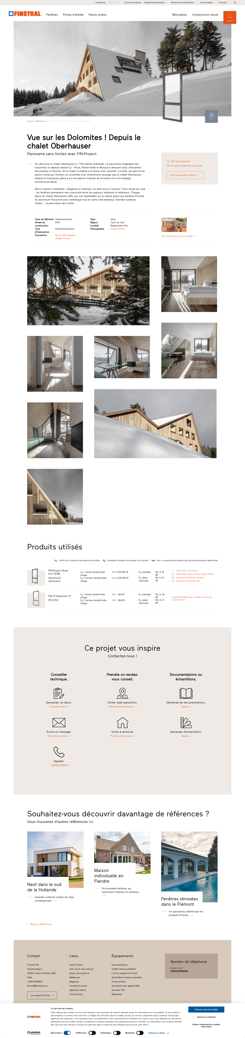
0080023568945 (179, 971)
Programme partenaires (154, 2)
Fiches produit (118, 981)
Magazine (74, 981)
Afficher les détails (156, 1033)
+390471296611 (34, 981)
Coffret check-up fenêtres (124, 969)
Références (113, 2)
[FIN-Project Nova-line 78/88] (175, 96)
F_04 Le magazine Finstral (124, 973)
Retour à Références (41, 924)
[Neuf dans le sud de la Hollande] (55, 859)
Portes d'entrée (73, 14)
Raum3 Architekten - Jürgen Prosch (66, 237)
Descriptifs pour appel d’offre (126, 986)
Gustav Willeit (118, 228)
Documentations (120, 965)
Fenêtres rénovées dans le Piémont (179, 901)
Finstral (30, 121)
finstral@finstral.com (37, 986)
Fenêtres (52, 14)
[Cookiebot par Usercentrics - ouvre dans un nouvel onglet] (34, 1033)
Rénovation (179, 14)
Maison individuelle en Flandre (108, 876)
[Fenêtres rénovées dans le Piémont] (189, 866)
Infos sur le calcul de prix (81, 969)
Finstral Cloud (76, 994)
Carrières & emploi (78, 986)
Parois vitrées (98, 14)
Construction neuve (205, 14)
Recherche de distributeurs (182, 2)
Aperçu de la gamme (79, 973)
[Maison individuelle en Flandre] (122, 852)
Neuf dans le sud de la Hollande (44, 887)
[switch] (92, 1033)
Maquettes (117, 994)
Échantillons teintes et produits (127, 977)
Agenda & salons (77, 990)
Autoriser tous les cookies (206, 1009)
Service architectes (132, 2)
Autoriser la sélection (206, 1017)
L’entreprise (100, 2)
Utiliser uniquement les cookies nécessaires (206, 1025)
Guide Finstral (76, 965)
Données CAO (118, 990)
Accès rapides (206, 2)
